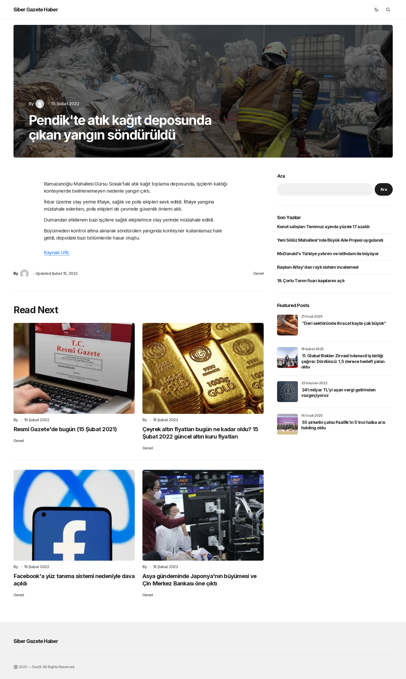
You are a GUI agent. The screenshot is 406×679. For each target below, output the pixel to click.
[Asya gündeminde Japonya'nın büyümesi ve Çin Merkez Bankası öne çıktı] (203, 515)
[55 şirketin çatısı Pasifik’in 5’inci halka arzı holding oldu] (287, 424)
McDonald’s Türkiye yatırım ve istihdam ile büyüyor (328, 253)
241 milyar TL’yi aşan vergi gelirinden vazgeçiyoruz (338, 392)
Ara (281, 176)
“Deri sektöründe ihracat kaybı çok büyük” (343, 323)
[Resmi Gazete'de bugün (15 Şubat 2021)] (74, 368)
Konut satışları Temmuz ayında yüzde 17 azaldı (323, 226)
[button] (376, 9)
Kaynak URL (57, 252)
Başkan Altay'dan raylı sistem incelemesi (318, 267)
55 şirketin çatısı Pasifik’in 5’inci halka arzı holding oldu (343, 425)
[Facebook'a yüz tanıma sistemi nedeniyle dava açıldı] (74, 515)
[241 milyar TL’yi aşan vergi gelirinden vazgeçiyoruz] (287, 391)
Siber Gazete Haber (36, 9)
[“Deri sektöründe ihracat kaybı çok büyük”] (287, 325)
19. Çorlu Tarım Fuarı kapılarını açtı (311, 280)
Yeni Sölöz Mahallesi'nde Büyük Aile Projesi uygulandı (330, 240)
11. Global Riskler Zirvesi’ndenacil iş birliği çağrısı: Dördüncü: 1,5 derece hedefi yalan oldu (343, 361)
